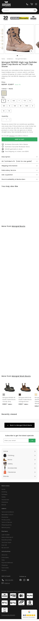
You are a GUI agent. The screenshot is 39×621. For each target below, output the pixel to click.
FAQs (3, 560)
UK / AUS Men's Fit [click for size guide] (17, 161)
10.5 (26, 106)
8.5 (4, 106)
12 (3, 111)
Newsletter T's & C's (7, 514)
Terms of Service (7, 522)
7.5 (25, 101)
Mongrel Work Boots (21, 59)
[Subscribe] (32, 440)
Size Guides (5, 568)
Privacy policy (6, 520)
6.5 (14, 101)
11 (32, 106)
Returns (4, 570)
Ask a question (7, 175)
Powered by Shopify (8, 615)
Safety (4, 497)
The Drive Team (6, 542)
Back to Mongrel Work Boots (21, 425)
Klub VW (4, 545)
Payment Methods (7, 562)
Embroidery (5, 557)
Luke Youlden (6, 535)
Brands (4, 505)
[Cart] (31, 4)
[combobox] (19, 10)
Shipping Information (9, 166)
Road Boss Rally (7, 540)
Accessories (5, 499)
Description (6, 157)
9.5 (15, 106)
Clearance (5, 502)
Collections (10, 59)
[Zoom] (31, 51)
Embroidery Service (9, 170)
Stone (4, 93)
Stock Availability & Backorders (13, 179)
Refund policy (6, 527)
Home (3, 59)
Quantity (5, 116)
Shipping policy (7, 525)
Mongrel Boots (18, 226)
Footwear (4, 494)
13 (9, 111)
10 (20, 106)
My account (5, 547)
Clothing (4, 492)
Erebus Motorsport (7, 537)
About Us (4, 555)
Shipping (11, 136)
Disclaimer (5, 517)
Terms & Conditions (8, 512)
